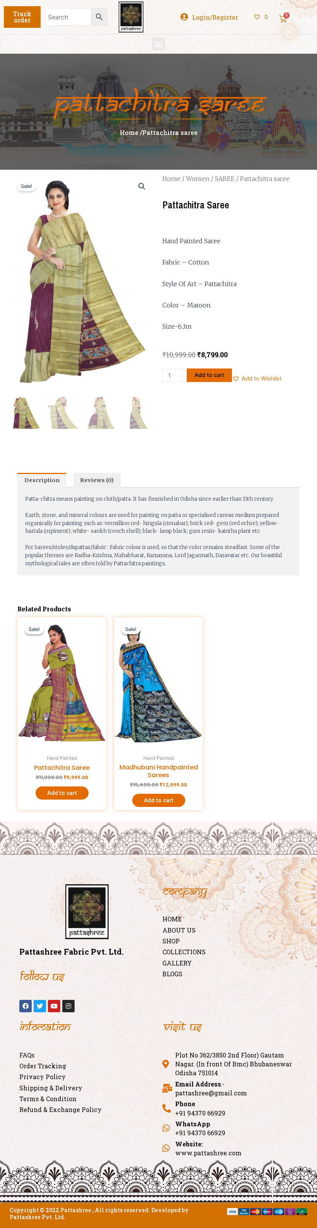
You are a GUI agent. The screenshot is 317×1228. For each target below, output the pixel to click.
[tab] (41, 480)
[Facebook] (25, 1006)
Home (171, 178)
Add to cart (209, 375)
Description (42, 480)
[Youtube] (54, 1006)
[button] (22, 17)
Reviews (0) (97, 480)
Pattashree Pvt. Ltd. (37, 1217)
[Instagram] (68, 1006)
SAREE (225, 178)
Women (198, 178)
